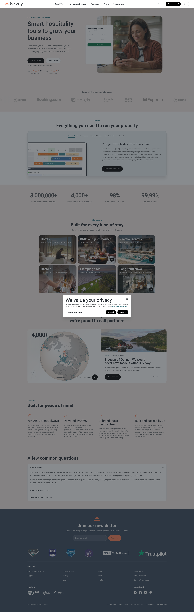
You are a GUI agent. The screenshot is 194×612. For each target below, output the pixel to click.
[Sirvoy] (14, 4)
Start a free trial (173, 4)
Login (160, 4)
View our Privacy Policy (119, 306)
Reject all (111, 312)
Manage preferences (75, 312)
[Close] (127, 299)
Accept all (123, 312)
